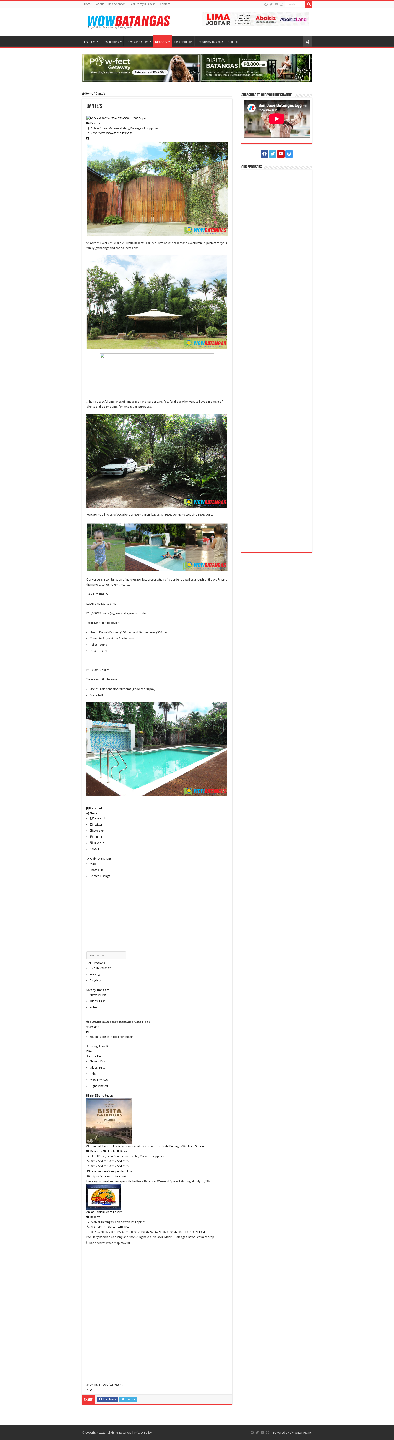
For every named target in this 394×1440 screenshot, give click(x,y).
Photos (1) (96, 870)
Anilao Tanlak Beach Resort (104, 1212)
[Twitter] (271, 4)
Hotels (110, 1151)
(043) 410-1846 (120, 1227)
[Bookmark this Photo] (87, 1031)
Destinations (111, 41)
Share (93, 813)
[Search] (308, 4)
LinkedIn (98, 843)
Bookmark (95, 808)
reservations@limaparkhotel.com (112, 1171)
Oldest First (97, 1001)
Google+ (98, 830)
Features (89, 41)
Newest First (98, 995)
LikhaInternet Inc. (301, 1432)
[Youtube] (276, 4)
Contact (165, 4)
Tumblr (97, 837)
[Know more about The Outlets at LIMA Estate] (255, 18)
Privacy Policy (143, 1432)
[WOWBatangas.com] (128, 21)
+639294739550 (122, 133)
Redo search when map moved (109, 1243)
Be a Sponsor (116, 4)
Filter (89, 1051)
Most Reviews (99, 1080)
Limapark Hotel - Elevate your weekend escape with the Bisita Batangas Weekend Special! (147, 1146)
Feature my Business (142, 4)
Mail (96, 849)
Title (93, 1073)
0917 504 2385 (119, 1161)
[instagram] (281, 4)
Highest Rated (99, 1086)
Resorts (95, 123)
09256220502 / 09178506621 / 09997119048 (177, 1232)
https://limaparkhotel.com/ (108, 1176)
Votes (93, 1007)
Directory (161, 41)
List (91, 1095)
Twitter (97, 824)
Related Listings (100, 876)
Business (96, 1151)
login (105, 1036)
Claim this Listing (100, 858)
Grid (101, 1095)
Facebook (99, 818)
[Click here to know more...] (197, 67)
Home (88, 4)
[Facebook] (266, 4)
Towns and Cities (137, 41)
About (100, 4)
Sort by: (97, 990)
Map (93, 863)
